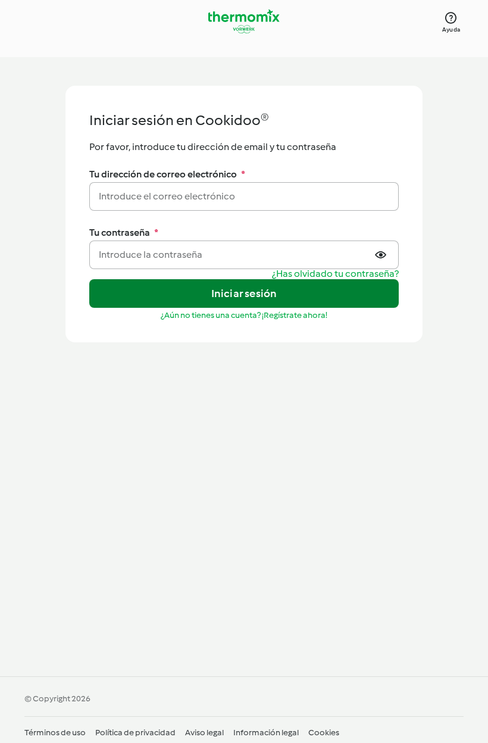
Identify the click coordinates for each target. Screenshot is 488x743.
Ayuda (451, 29)
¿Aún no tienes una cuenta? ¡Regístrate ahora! (244, 315)
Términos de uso (55, 733)
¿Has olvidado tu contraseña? (335, 274)
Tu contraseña (123, 232)
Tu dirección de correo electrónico (167, 174)
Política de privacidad (135, 733)
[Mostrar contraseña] (382, 255)
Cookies (323, 733)
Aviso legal (204, 733)
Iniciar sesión (244, 293)
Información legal (266, 733)
